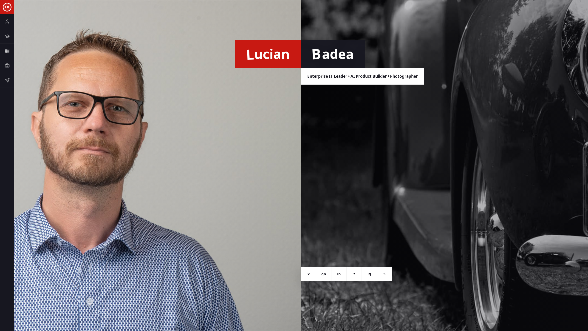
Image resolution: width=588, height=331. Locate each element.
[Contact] (7, 80)
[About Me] (7, 21)
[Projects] (7, 51)
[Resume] (7, 36)
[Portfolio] (7, 65)
